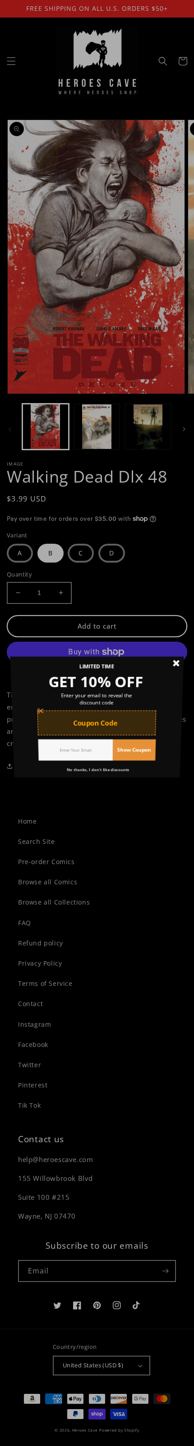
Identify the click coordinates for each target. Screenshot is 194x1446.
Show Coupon (136, 758)
